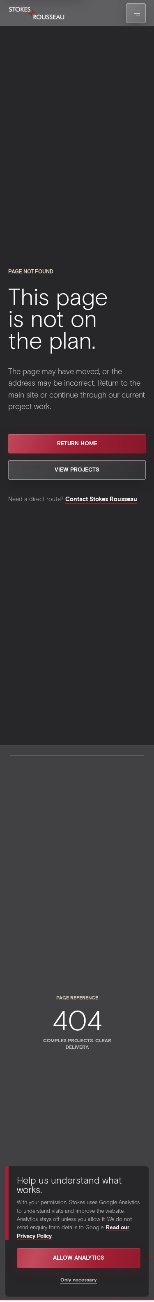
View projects (77, 469)
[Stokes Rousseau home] (36, 13)
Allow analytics (78, 1257)
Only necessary (78, 1279)
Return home (77, 443)
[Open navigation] (136, 13)
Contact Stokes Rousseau (101, 498)
